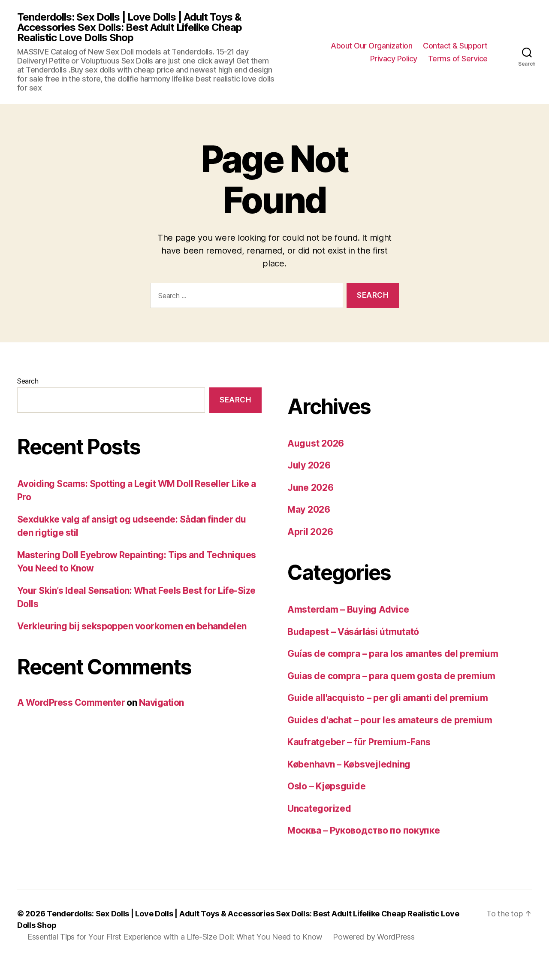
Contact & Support (455, 45)
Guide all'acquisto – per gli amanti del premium (387, 697)
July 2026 (309, 465)
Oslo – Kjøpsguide (326, 786)
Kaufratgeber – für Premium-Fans (359, 742)
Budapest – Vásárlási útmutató (353, 631)
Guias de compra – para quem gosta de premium (391, 676)
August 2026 (315, 443)
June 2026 (310, 487)
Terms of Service (458, 58)
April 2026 (310, 531)
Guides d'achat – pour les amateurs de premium (389, 720)
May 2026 (308, 509)
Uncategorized (319, 808)
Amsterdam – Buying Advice (348, 609)
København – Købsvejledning (348, 764)
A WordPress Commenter (71, 702)
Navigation (161, 702)
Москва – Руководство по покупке (363, 830)
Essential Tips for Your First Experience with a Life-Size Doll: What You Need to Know (175, 936)
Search (27, 381)
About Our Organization (371, 45)
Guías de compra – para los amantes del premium (392, 653)
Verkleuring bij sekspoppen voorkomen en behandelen (132, 626)
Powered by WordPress (374, 936)
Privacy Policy (393, 58)
